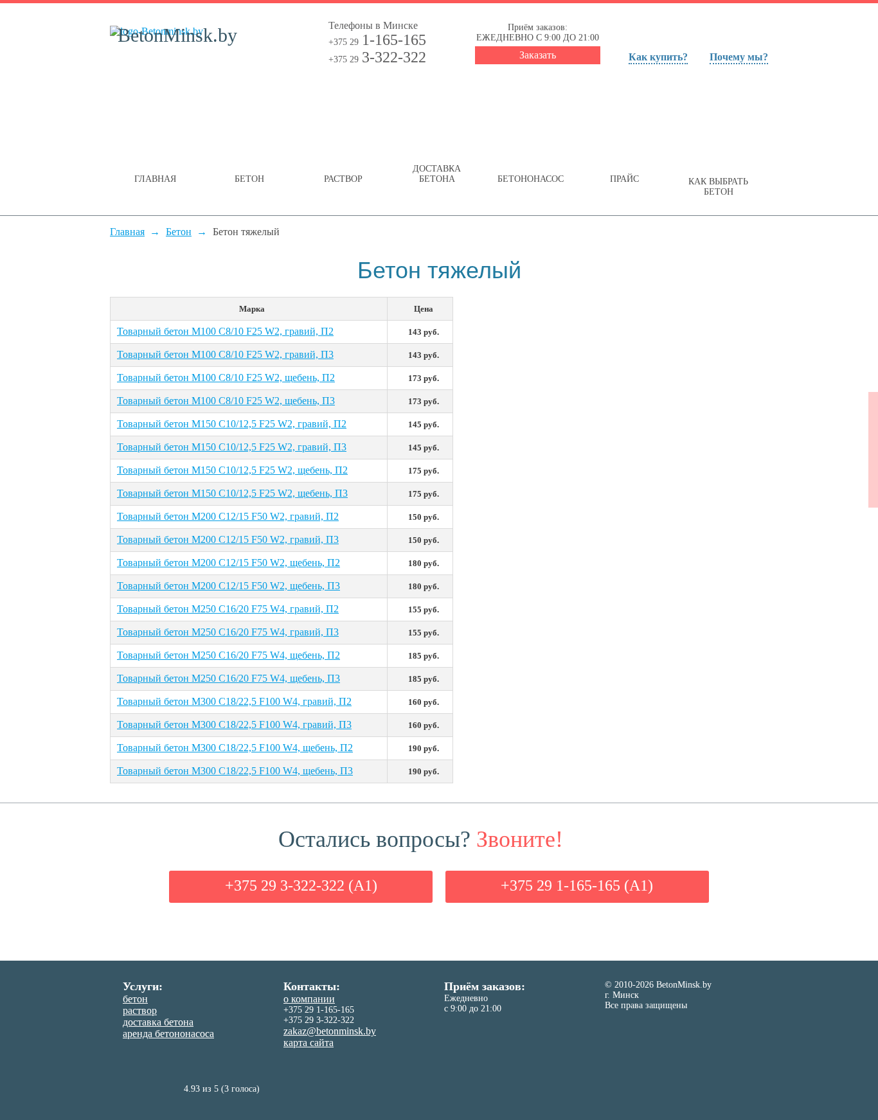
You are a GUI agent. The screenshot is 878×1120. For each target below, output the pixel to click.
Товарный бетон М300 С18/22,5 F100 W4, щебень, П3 (235, 770)
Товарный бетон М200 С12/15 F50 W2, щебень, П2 (228, 562)
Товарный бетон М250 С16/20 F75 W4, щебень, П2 (228, 655)
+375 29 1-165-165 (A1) (577, 885)
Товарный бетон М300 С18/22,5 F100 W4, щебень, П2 (235, 747)
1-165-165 (377, 39)
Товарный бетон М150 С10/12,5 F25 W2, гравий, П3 (231, 446)
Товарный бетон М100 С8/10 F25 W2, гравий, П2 (225, 331)
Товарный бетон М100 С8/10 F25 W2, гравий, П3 (225, 354)
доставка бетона (158, 1022)
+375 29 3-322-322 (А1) (301, 885)
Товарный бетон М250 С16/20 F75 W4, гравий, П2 (228, 608)
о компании (309, 998)
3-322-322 (377, 57)
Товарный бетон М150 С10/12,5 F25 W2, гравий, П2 (231, 423)
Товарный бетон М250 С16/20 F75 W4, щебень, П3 (228, 678)
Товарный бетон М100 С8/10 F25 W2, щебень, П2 (226, 377)
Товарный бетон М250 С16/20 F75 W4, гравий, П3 (228, 632)
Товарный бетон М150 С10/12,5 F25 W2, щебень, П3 (232, 493)
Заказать (537, 54)
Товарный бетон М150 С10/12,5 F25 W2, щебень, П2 (232, 470)
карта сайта (308, 1042)
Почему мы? (739, 56)
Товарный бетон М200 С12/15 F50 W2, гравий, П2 (228, 516)
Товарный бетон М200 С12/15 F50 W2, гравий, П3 (228, 539)
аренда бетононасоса (168, 1033)
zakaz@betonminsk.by (329, 1031)
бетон (135, 998)
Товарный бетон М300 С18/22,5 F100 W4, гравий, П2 (234, 701)
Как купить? (658, 56)
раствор (140, 1010)
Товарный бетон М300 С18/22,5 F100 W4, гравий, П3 (234, 724)
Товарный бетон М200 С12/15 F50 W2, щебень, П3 (228, 585)
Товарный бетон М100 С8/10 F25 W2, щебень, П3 (226, 400)
